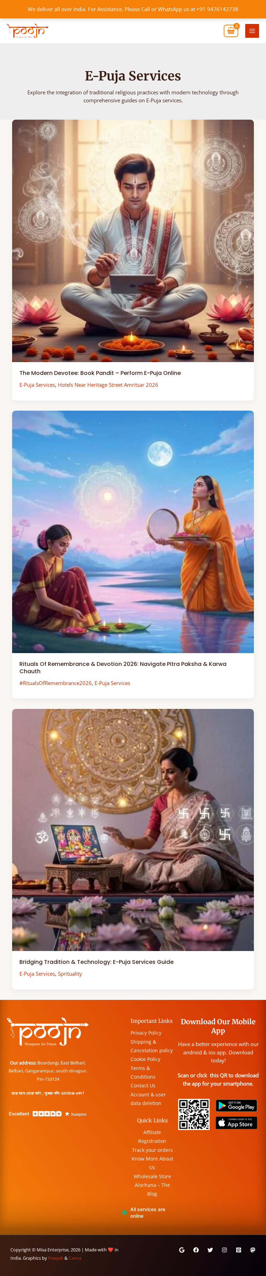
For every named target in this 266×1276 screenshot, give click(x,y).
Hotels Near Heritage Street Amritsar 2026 (108, 384)
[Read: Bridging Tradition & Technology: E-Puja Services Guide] (133, 829)
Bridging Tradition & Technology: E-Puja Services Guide (96, 962)
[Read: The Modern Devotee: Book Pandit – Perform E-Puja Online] (133, 240)
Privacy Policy (146, 1032)
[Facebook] (196, 1250)
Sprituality (70, 973)
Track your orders (152, 1150)
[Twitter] (210, 1250)
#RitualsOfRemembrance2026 (55, 682)
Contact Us (143, 1085)
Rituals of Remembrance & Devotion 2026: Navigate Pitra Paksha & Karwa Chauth (123, 667)
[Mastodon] (253, 1250)
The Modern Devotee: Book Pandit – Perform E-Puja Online (100, 373)
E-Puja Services (37, 384)
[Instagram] (224, 1250)
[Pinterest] (238, 1250)
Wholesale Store (152, 1176)
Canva (75, 1258)
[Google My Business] (182, 1250)
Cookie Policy (145, 1059)
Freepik (55, 1258)
